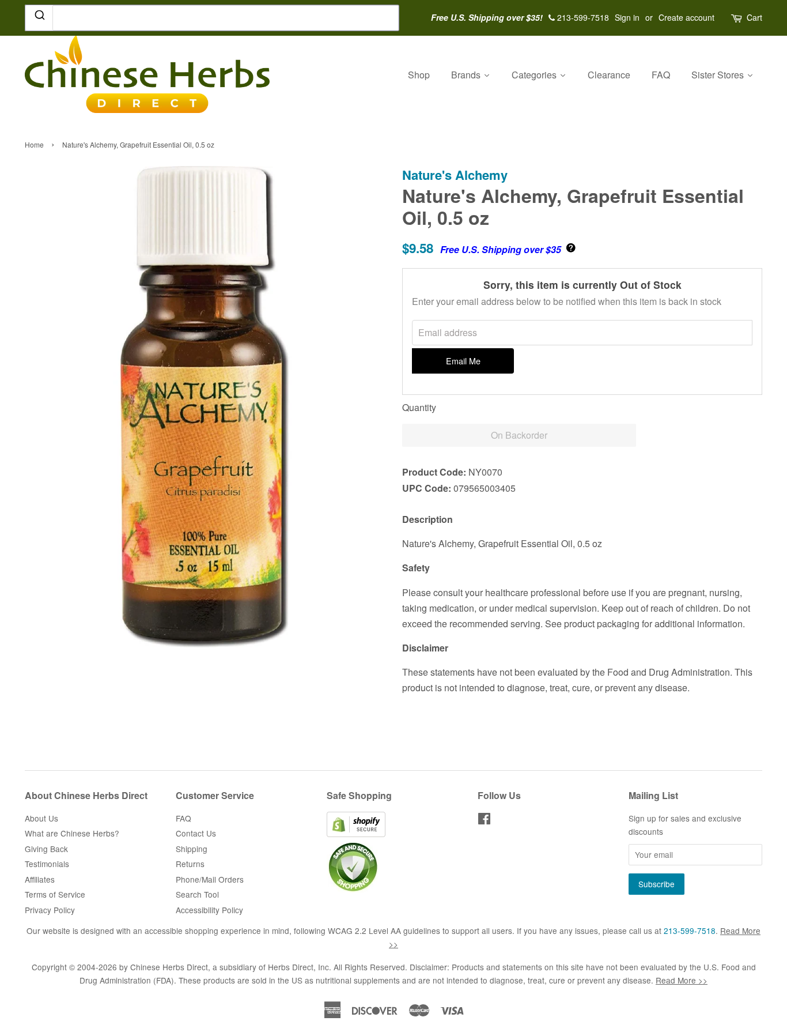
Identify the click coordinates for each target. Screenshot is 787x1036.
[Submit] (38, 17)
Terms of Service (55, 894)
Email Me (463, 361)
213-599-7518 (690, 930)
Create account (686, 17)
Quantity (419, 407)
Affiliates (40, 879)
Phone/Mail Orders (210, 879)
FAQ (183, 818)
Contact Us (196, 833)
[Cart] (737, 17)
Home (34, 144)
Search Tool (197, 894)
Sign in (627, 17)
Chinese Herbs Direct (169, 967)
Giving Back (46, 848)
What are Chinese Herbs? (72, 833)
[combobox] (212, 18)
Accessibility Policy (209, 910)
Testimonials (47, 863)
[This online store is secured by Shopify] (356, 833)
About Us (41, 818)
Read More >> (681, 980)
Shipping (191, 848)
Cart (754, 17)
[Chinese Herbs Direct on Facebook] (484, 820)
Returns (190, 863)
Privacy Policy (50, 910)
